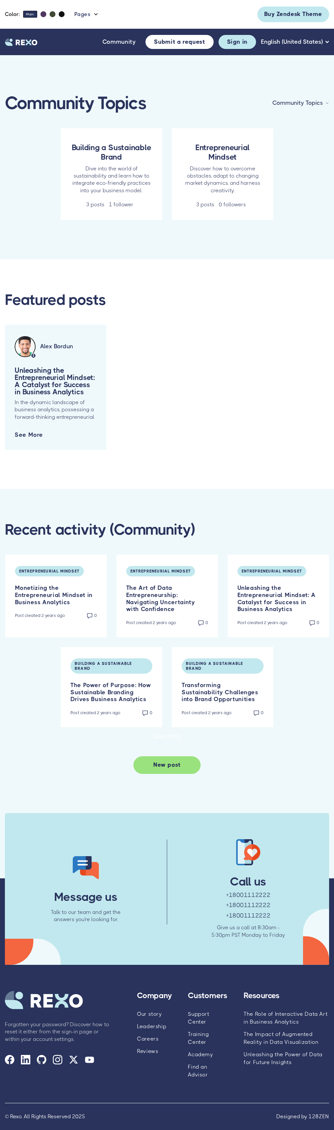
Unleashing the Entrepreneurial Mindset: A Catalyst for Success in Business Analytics (276, 598)
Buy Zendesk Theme (293, 14)
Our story (149, 1014)
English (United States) (292, 42)
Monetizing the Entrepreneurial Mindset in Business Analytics (54, 595)
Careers (148, 1039)
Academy (200, 1054)
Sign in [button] (237, 42)
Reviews (147, 1051)
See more (29, 435)
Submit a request (179, 42)
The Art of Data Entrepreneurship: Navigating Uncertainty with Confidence (160, 598)
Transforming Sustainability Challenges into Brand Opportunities (220, 692)
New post (167, 764)
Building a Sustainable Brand (103, 665)
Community (119, 42)
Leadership (151, 1026)
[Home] (21, 42)
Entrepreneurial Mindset (49, 571)
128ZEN (319, 1116)
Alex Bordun (56, 346)
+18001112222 (248, 895)
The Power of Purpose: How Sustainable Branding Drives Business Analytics (110, 692)
